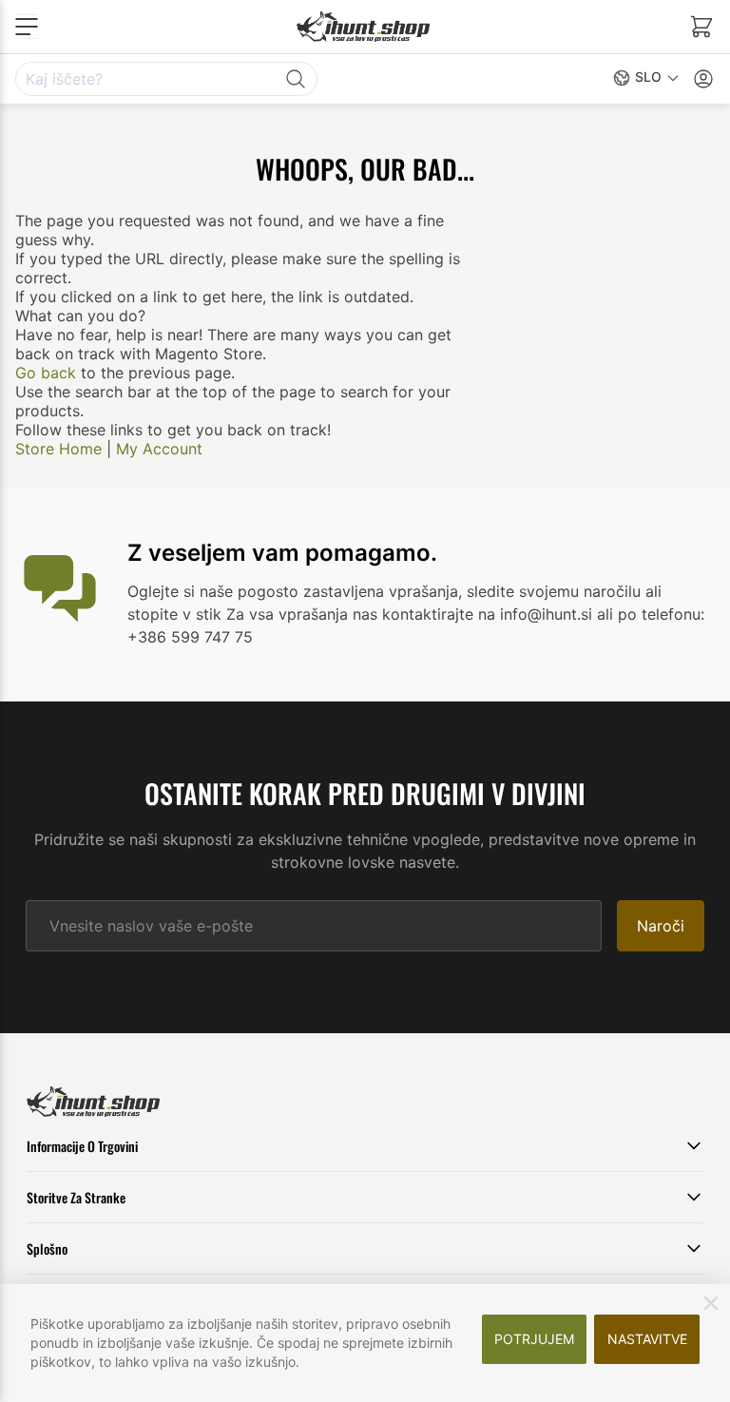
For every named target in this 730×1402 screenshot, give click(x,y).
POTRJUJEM (534, 1339)
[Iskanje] (296, 79)
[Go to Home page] (363, 26)
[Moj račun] (703, 78)
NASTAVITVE (647, 1339)
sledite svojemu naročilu (554, 591)
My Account (159, 448)
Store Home (58, 448)
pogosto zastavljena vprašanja (348, 591)
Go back (45, 372)
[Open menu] (26, 26)
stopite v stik (174, 614)
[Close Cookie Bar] (711, 1303)
